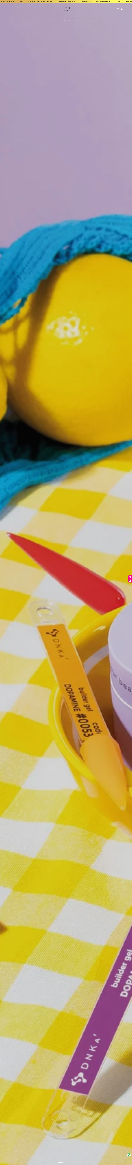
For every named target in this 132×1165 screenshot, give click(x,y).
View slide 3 (71, 1161)
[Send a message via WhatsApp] (129, 1155)
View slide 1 (60, 1161)
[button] (5, 9)
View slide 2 (66, 1161)
